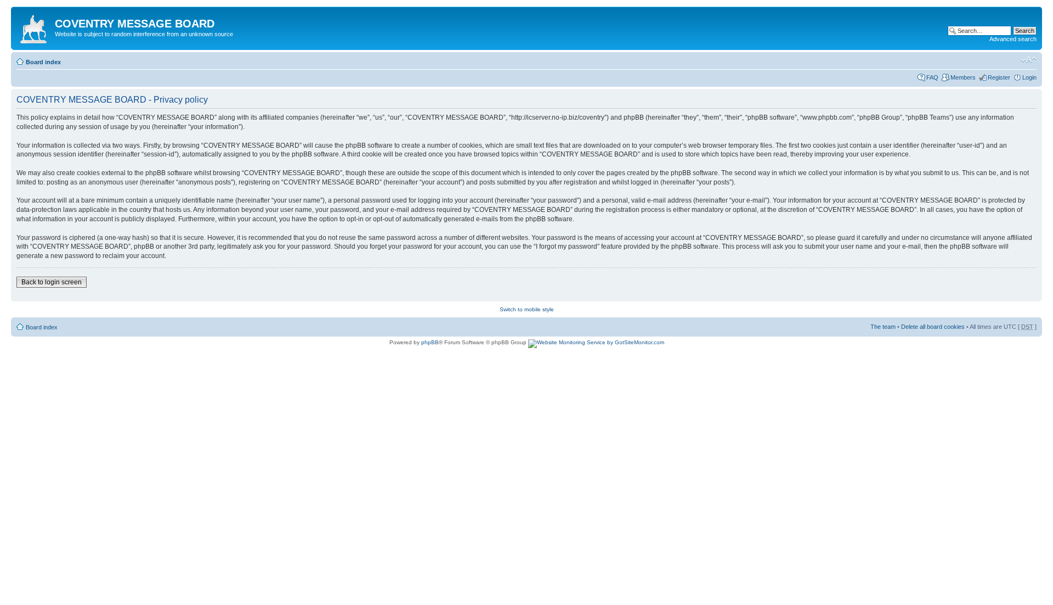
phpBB (430, 342)
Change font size (1029, 60)
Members (963, 77)
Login (1029, 77)
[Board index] (34, 26)
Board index (43, 62)
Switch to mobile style (527, 309)
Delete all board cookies (933, 326)
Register (999, 77)
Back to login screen (51, 282)
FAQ (932, 77)
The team (883, 326)
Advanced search (1013, 39)
